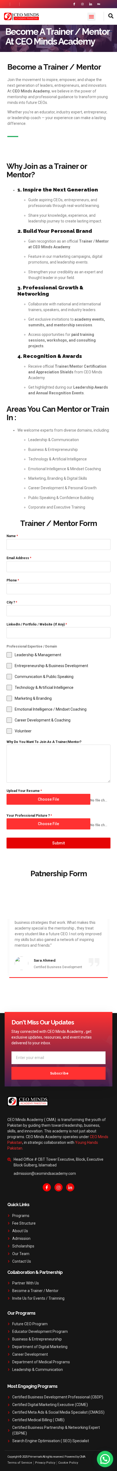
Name (12, 536)
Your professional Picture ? (29, 815)
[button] (91, 17)
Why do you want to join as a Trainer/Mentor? (44, 742)
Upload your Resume (24, 791)
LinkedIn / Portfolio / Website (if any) (37, 624)
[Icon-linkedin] (91, 4)
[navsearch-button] (108, 16)
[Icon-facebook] (74, 4)
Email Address (19, 558)
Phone (13, 580)
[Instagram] (82, 4)
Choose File (48, 799)
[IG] (58, 1187)
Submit (58, 843)
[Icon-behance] (99, 4)
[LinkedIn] (70, 1187)
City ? (12, 602)
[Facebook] (47, 1187)
